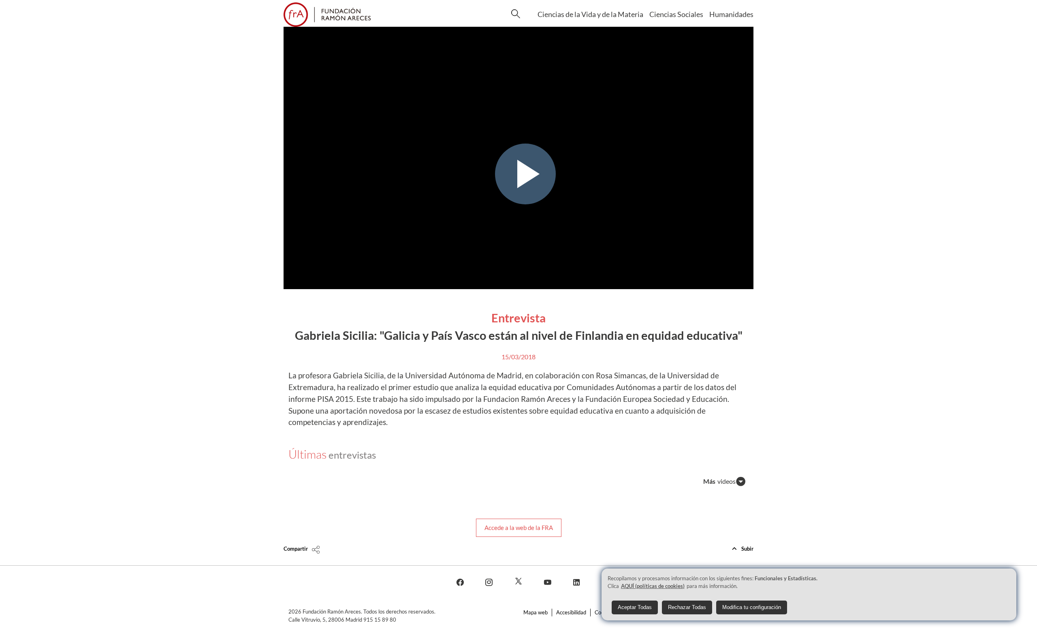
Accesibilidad (571, 612)
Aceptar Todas (635, 607)
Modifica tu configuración (751, 607)
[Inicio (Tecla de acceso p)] (327, 14)
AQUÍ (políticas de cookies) (653, 586)
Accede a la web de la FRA (518, 527)
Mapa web (535, 612)
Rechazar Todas (687, 607)
